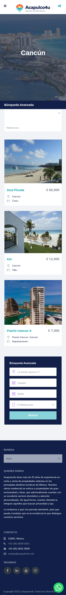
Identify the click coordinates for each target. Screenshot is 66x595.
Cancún (16, 196)
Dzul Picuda (15, 190)
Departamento (20, 341)
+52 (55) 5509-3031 (19, 543)
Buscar (33, 415)
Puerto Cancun (20, 337)
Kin (9, 259)
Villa (14, 270)
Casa (15, 200)
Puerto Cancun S (19, 330)
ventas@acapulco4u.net (21, 553)
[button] (58, 588)
